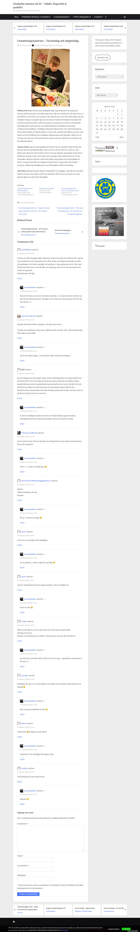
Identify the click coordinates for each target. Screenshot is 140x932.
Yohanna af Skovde (29, 433)
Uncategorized (81, 911)
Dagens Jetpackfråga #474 (28, 26)
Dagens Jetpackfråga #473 (57, 26)
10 (97, 122)
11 (101, 122)
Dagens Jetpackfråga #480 (86, 26)
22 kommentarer (57, 45)
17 (97, 125)
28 (114, 129)
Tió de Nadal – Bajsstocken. (58, 908)
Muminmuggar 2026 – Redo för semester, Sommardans (115, 26)
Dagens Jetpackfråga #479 (28, 908)
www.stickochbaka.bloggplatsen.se (36, 481)
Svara (19, 278)
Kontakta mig (102, 57)
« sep (97, 137)
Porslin (107, 30)
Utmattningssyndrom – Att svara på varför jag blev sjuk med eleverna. (34, 230)
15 (118, 122)
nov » (122, 137)
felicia (23, 723)
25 (101, 129)
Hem (16, 17)
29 (118, 129)
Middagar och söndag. (46, 188)
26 (105, 129)
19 (105, 125)
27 (109, 129)
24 (97, 129)
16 (122, 122)
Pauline (24, 768)
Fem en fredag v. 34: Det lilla (86, 908)
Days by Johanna (28, 316)
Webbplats (21, 875)
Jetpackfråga (23, 29)
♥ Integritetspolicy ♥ (62, 17)
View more (64, 930)
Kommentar (22, 824)
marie (23, 532)
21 (114, 125)
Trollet (24, 621)
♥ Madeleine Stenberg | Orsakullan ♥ (36, 17)
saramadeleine (30, 287)
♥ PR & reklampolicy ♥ (82, 17)
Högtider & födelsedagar (56, 911)
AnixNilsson (26, 250)
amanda (24, 675)
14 (114, 122)
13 (109, 122)
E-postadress (23, 865)
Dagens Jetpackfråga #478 (115, 908)
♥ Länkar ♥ (98, 17)
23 (122, 125)
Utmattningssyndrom (27, 202)
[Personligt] (100, 246)
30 (122, 129)
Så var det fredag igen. (63, 230)
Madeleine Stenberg (41, 45)
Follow (97, 161)
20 (109, 125)
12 (105, 122)
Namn (20, 856)
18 (101, 125)
